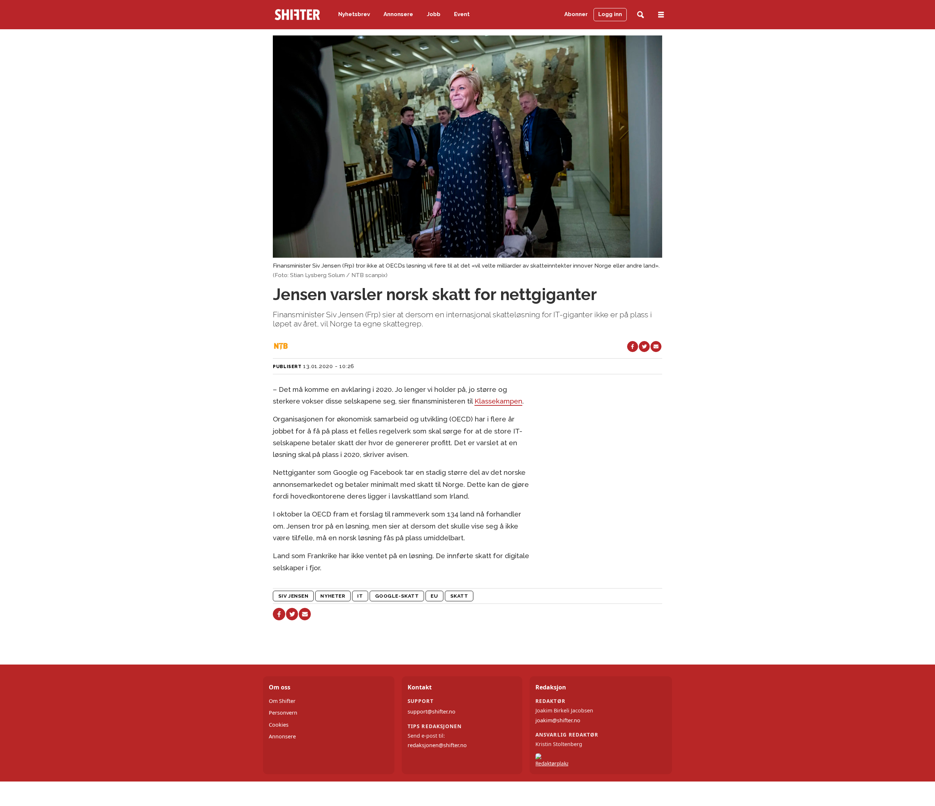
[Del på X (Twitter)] (644, 346)
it (360, 596)
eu (434, 596)
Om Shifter (282, 700)
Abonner (576, 14)
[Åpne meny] (661, 14)
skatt (459, 596)
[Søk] (640, 15)
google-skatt (397, 596)
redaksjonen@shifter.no (437, 745)
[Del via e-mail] (655, 346)
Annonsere (398, 14)
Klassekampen (498, 401)
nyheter (332, 596)
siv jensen (293, 596)
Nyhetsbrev (354, 14)
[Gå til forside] (297, 14)
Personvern (283, 712)
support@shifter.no (431, 711)
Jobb (433, 14)
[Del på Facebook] (632, 346)
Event (462, 14)
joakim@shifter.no (557, 720)
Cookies (279, 724)
